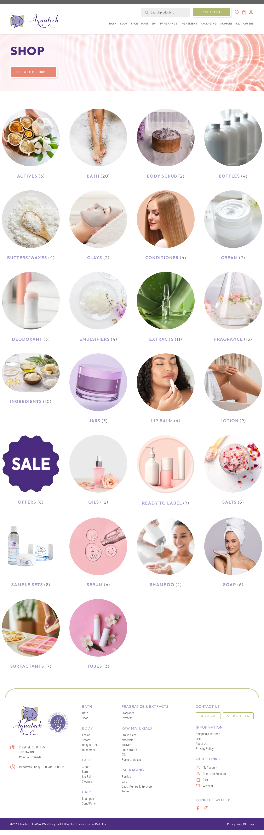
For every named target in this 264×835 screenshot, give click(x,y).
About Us (201, 743)
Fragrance (128, 713)
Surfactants (129, 750)
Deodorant (88, 750)
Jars (124, 781)
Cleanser (87, 781)
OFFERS (248, 23)
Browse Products (33, 72)
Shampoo (88, 798)
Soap (85, 718)
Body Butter (89, 745)
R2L (237, 23)
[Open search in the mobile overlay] (165, 12)
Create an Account (214, 773)
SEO (63, 824)
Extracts (127, 718)
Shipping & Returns (208, 734)
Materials (127, 740)
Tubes (125, 791)
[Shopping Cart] (243, 12)
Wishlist (208, 786)
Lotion (86, 735)
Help (198, 739)
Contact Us (211, 12)
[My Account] (251, 12)
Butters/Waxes (131, 759)
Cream (86, 740)
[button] (112, 25)
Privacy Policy (205, 748)
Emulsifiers (129, 735)
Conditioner (89, 803)
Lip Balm (87, 776)
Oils (124, 754)
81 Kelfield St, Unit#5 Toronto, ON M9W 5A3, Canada (32, 752)
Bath (85, 713)
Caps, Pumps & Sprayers (137, 786)
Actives (126, 745)
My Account (210, 767)
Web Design (49, 824)
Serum (86, 771)
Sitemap (249, 824)
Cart (205, 779)
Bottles (126, 776)
